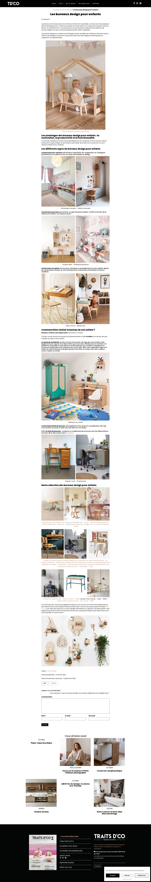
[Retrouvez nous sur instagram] (137, 3)
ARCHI (54, 3)
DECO (61, 3)
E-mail (68, 716)
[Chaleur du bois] (41, 793)
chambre (69, 433)
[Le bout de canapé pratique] (109, 752)
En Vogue (41, 740)
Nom (43, 716)
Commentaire (46, 697)
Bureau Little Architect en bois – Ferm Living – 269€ (75, 601)
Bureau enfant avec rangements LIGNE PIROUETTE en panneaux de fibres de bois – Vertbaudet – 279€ (83, 565)
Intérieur (41, 808)
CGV (66, 867)
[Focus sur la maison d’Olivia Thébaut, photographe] (75, 752)
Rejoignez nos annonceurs (71, 851)
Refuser (127, 875)
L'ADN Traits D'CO (67, 841)
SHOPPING (95, 3)
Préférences (142, 875)
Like (44, 683)
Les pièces (68, 10)
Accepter (113, 875)
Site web (92, 716)
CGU (70, 867)
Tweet (53, 683)
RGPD (62, 867)
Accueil (55, 10)
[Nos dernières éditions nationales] (41, 851)
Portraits (78, 767)
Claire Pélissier (52, 671)
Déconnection (84, 3)
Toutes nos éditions (69, 836)
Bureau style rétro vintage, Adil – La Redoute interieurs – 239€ (90, 525)
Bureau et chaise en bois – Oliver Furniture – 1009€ (61, 599)
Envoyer (44, 725)
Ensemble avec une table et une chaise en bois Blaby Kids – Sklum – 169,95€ (69, 522)
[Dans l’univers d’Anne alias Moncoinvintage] (109, 793)
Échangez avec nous (68, 846)
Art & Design (71, 3)
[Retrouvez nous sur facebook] (134, 3)
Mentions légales (127, 879)
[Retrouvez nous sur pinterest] (140, 3)
